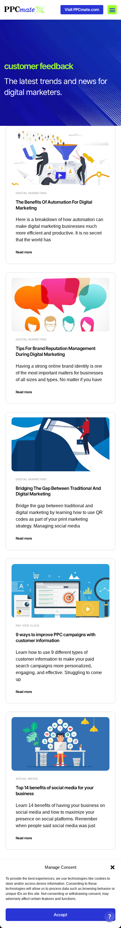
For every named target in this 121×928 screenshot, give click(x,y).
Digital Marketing (31, 193)
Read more (24, 252)
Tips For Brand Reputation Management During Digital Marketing (55, 351)
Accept (60, 914)
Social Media (27, 778)
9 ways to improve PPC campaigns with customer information (55, 637)
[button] (112, 867)
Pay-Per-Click (27, 625)
